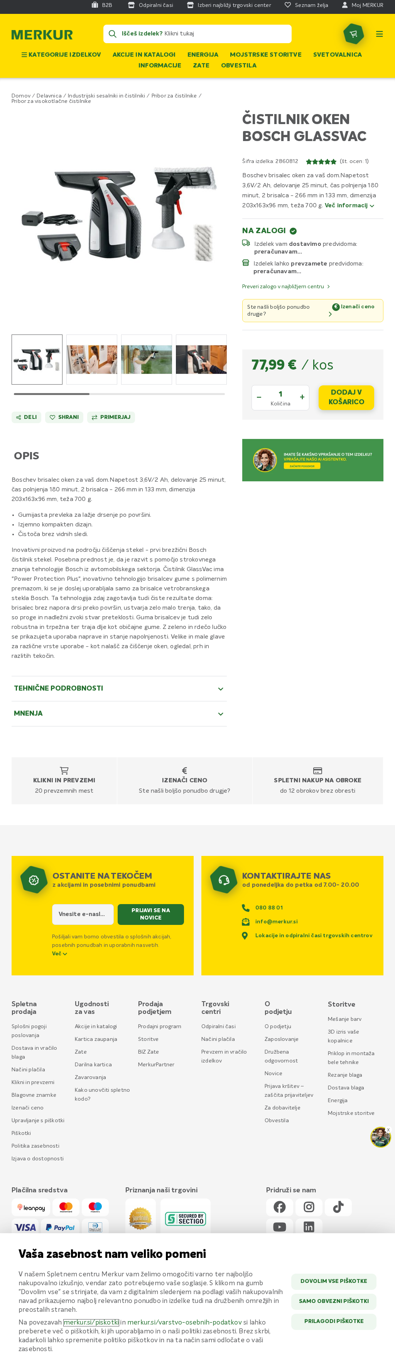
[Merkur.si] (42, 36)
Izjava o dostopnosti (38, 1159)
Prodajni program (159, 1026)
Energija (203, 55)
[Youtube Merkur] (279, 1227)
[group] (37, 360)
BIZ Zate (148, 1052)
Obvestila (239, 66)
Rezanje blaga (345, 1075)
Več (57, 953)
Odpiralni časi (218, 1026)
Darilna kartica (93, 1064)
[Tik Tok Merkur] (338, 1207)
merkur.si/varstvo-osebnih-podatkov (184, 1323)
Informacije (159, 66)
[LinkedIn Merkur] (309, 1227)
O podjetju (278, 1026)
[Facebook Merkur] (279, 1207)
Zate (201, 66)
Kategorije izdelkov (64, 55)
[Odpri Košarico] (353, 34)
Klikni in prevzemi (64, 781)
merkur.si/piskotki (91, 1323)
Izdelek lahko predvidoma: (308, 264)
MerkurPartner (156, 1064)
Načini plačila (28, 1069)
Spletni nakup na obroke (317, 781)
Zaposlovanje (282, 1039)
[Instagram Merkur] (309, 1207)
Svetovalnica (337, 55)
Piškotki (21, 1133)
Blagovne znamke (34, 1095)
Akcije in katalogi (144, 55)
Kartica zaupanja (96, 1039)
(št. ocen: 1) (354, 161)
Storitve (148, 1039)
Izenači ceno (184, 781)
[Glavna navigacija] (379, 34)
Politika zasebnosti (35, 1146)
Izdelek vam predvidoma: (306, 244)
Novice (273, 1073)
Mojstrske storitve (266, 55)
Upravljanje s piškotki (38, 1120)
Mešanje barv (344, 1019)
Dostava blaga (346, 1088)
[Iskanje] (112, 34)
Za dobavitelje (282, 1108)
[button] (119, 215)
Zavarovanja (90, 1077)
